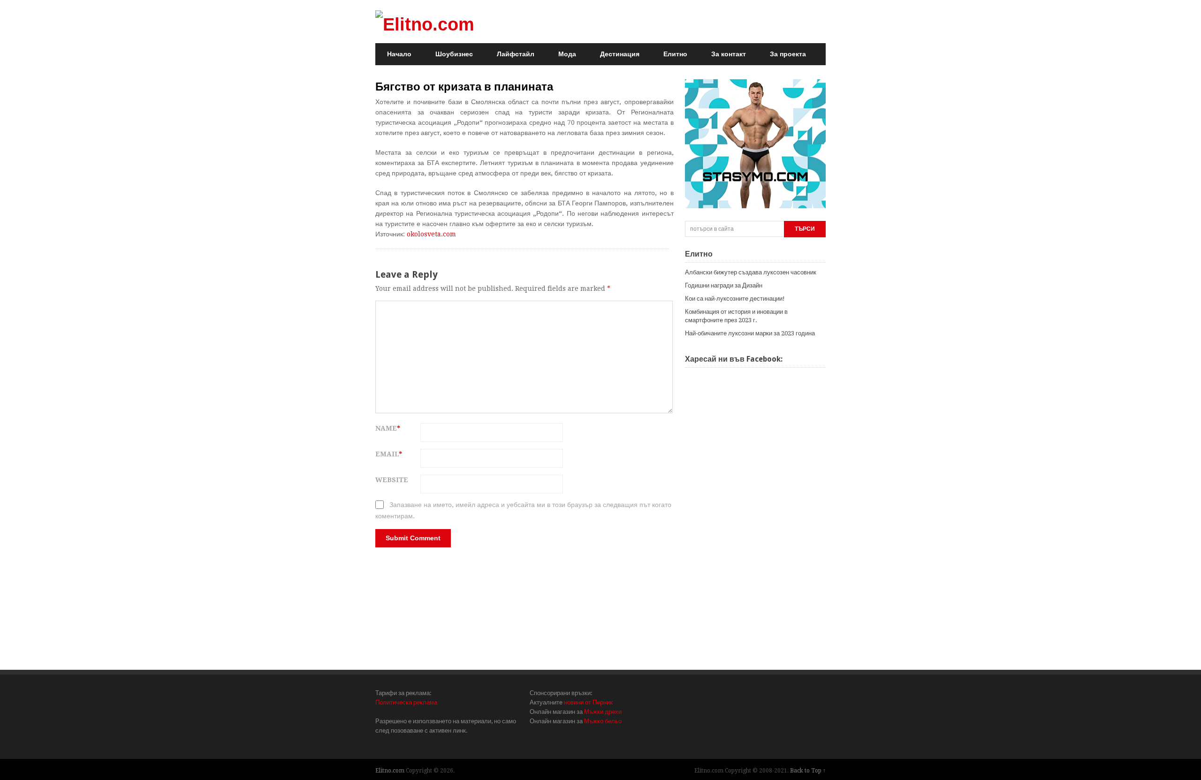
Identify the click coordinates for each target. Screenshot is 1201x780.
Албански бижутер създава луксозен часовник (750, 272)
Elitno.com (389, 770)
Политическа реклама (406, 702)
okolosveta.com (431, 234)
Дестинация (619, 54)
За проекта (788, 54)
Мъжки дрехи (603, 711)
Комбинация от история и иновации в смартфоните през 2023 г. (736, 316)
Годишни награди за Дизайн (723, 285)
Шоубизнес (454, 54)
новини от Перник (588, 702)
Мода (567, 54)
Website (391, 480)
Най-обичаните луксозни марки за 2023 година (750, 333)
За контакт (728, 54)
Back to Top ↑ (808, 770)
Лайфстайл (515, 54)
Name (387, 428)
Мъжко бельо (603, 721)
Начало (399, 54)
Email (388, 454)
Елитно (675, 54)
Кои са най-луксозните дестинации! (735, 298)
